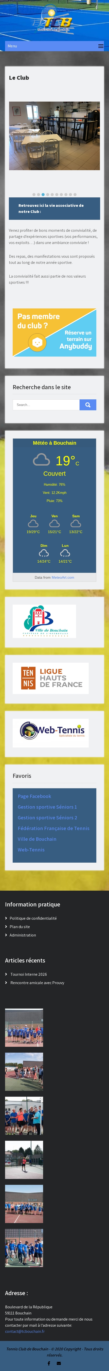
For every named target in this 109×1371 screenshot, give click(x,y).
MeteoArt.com (63, 577)
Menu (12, 46)
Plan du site (20, 926)
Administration (23, 935)
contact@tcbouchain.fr (25, 1331)
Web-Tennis (31, 849)
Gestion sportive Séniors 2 (47, 817)
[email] (58, 1363)
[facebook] (49, 1363)
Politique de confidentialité (33, 918)
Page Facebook (34, 796)
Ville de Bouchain (37, 839)
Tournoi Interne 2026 (28, 974)
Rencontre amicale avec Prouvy (37, 982)
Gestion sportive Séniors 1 (47, 807)
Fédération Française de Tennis (53, 828)
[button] (33, 194)
